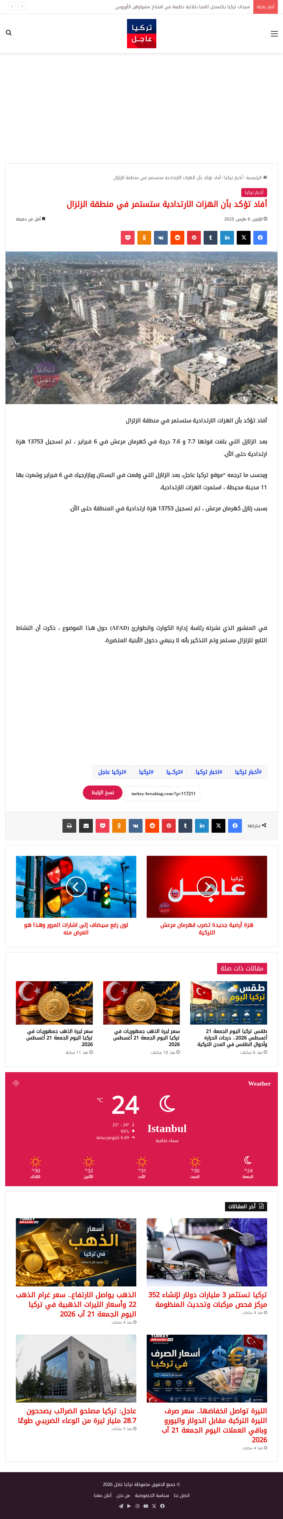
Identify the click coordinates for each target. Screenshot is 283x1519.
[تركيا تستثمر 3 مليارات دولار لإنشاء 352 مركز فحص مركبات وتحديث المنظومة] (207, 1252)
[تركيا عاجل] (141, 33)
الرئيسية (254, 177)
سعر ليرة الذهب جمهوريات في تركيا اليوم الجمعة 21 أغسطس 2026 (146, 1038)
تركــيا (173, 772)
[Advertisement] (141, 108)
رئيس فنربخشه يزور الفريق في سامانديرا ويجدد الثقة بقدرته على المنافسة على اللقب (169, 6)
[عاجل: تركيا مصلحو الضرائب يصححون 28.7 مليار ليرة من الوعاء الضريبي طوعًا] (76, 1369)
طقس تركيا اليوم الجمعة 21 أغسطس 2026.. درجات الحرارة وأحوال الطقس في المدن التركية (232, 1038)
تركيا (145, 772)
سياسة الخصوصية (152, 1495)
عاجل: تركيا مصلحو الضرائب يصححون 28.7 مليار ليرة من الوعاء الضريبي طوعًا (77, 1415)
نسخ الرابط (102, 792)
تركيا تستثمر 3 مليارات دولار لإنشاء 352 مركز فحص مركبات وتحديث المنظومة (207, 1299)
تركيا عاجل (111, 772)
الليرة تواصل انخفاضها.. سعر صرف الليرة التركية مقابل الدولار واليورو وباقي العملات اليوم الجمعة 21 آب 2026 (214, 1425)
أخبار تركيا (233, 177)
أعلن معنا (102, 1495)
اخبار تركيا (207, 772)
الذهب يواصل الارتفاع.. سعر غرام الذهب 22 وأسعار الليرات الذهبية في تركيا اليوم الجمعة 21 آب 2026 (76, 1304)
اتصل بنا (181, 1495)
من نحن (123, 1495)
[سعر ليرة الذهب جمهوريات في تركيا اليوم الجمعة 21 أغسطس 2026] (141, 1002)
